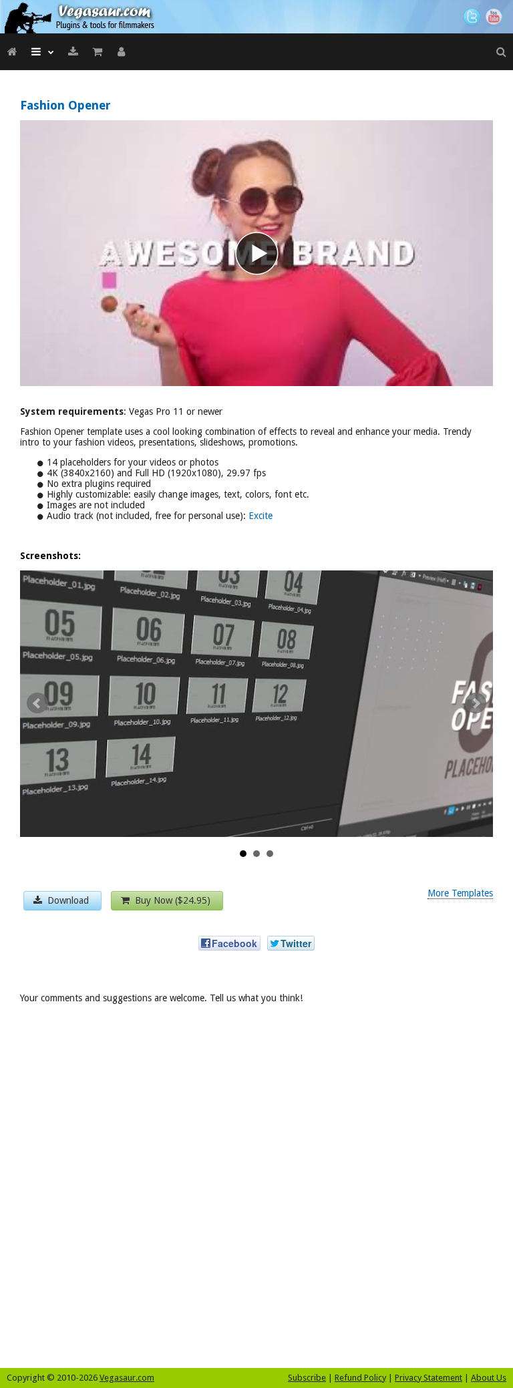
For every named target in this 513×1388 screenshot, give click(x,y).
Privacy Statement (428, 1378)
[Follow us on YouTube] (495, 17)
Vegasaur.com (127, 1378)
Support (121, 52)
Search (501, 52)
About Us (488, 1378)
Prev (37, 703)
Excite (260, 515)
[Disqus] (256, 1190)
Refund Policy (360, 1378)
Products (42, 52)
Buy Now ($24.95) (171, 900)
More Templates (460, 893)
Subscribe (307, 1378)
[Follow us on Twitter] (471, 17)
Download (73, 52)
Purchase (97, 52)
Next (475, 703)
